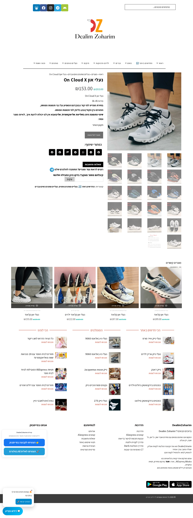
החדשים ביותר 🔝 (87, 186)
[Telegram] (57, 7)
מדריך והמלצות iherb (133, 445)
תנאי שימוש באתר (87, 442)
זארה (172, 461)
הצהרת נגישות (89, 445)
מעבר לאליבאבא (94, 135)
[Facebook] (43, 7)
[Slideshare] (36, 7)
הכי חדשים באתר (150, 330)
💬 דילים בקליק (13, 511)
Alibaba (188, 461)
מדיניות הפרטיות (87, 449)
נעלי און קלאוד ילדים (75, 314)
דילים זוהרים (150, 497)
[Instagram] (50, 7)
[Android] (64, 7)
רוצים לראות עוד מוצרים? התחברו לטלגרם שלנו (78, 169)
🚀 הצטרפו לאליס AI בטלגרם (24, 451)
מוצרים (94, 74)
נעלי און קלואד (118, 314)
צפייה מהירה (159, 306)
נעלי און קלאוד (161, 314)
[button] (99, 152)
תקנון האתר (97, 125)
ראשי (101, 74)
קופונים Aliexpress (134, 434)
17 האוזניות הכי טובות (133, 449)
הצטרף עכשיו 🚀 (23, 501)
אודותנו (91, 431)
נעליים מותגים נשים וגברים (79, 74)
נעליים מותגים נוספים (68, 186)
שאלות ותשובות (88, 438)
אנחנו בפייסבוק (38, 425)
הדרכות (139, 425)
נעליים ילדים (75, 310)
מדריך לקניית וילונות (134, 442)
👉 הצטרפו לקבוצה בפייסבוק (24, 442)
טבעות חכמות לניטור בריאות (130, 438)
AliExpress (180, 461)
